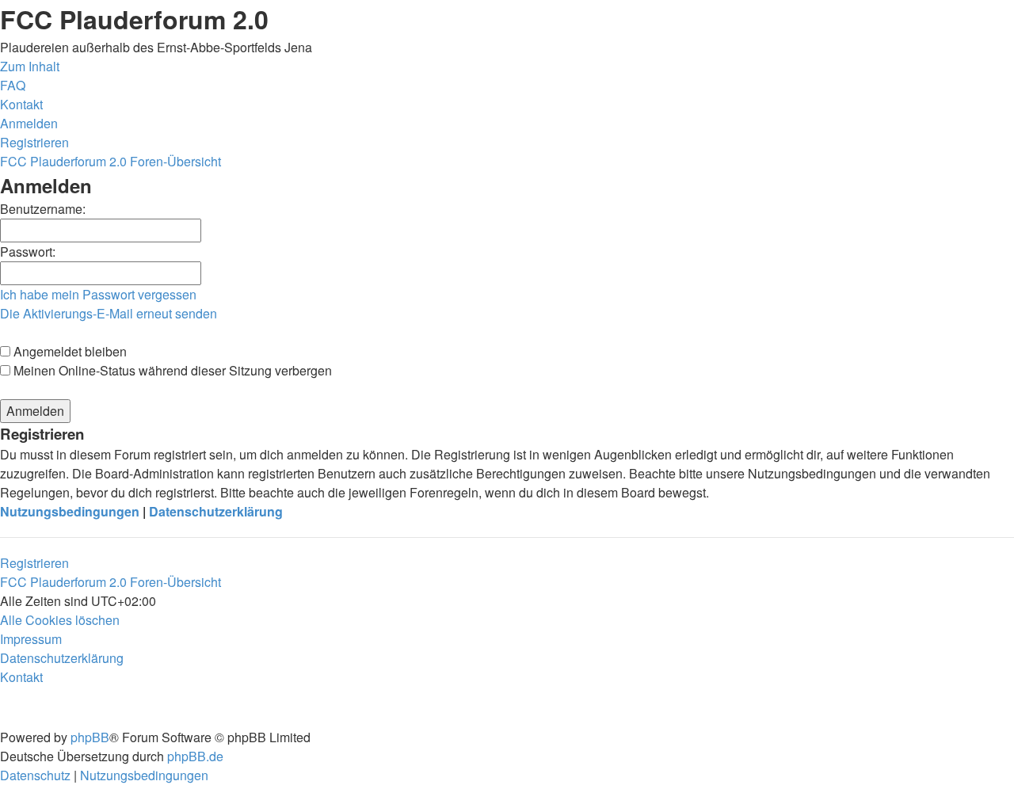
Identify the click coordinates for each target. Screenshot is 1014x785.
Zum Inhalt (29, 66)
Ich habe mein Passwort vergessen (98, 294)
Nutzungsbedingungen (69, 511)
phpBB (90, 737)
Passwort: (27, 251)
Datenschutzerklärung (216, 511)
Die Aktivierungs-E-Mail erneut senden (108, 313)
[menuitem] (12, 85)
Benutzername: (43, 209)
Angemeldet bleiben (68, 351)
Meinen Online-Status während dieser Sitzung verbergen (171, 370)
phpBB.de (195, 756)
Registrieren (34, 563)
